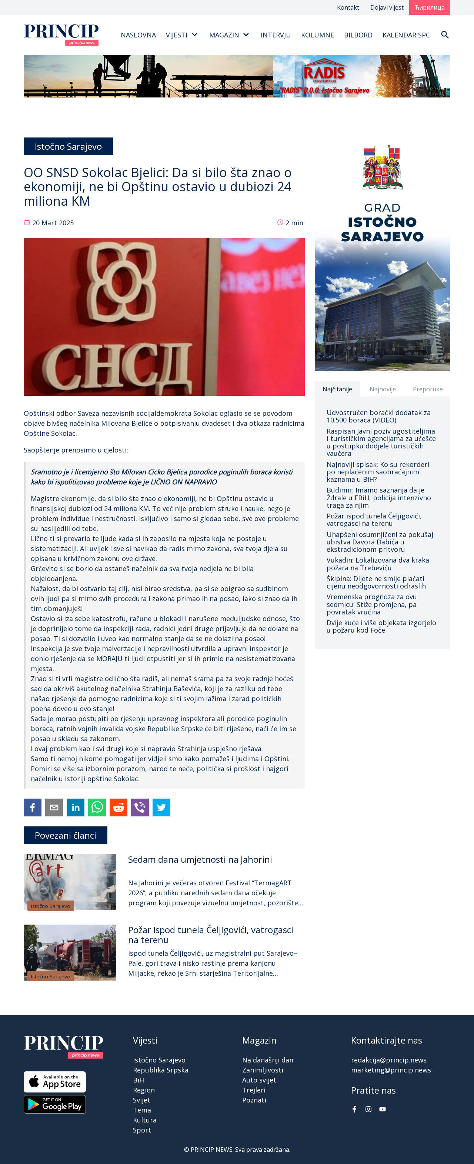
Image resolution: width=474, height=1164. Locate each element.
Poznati (254, 1099)
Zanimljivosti (262, 1069)
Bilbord (358, 34)
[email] (54, 807)
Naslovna (138, 34)
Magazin (224, 34)
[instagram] (368, 1109)
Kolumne (317, 34)
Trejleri (254, 1089)
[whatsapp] (97, 807)
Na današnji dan (267, 1059)
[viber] (140, 807)
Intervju (276, 34)
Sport (142, 1129)
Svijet (141, 1099)
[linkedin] (75, 807)
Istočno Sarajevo (50, 906)
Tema (142, 1109)
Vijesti (176, 34)
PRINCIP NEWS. (212, 1149)
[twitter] (161, 807)
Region (144, 1089)
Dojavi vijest (387, 7)
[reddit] (118, 807)
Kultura (145, 1119)
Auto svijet (259, 1079)
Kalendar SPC (406, 34)
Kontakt (348, 7)
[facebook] (32, 807)
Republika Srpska (160, 1069)
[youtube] (382, 1109)
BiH (138, 1079)
